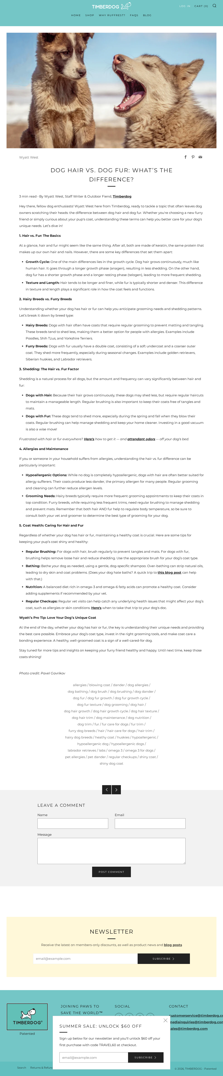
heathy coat (104, 737)
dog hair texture (144, 711)
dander (119, 685)
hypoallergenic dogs (127, 744)
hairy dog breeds (78, 737)
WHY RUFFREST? (112, 15)
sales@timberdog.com (188, 1029)
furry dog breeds (82, 731)
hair (101, 731)
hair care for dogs (121, 731)
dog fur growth (100, 698)
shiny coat (148, 757)
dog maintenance (110, 718)
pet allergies (75, 757)
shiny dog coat (111, 763)
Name (42, 815)
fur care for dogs (115, 724)
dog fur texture (89, 705)
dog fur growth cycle (131, 698)
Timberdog (122, 196)
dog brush (99, 691)
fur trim (137, 724)
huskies (123, 737)
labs (102, 750)
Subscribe (162, 958)
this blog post (169, 572)
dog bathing (78, 691)
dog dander (144, 691)
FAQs (134, 15)
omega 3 (115, 750)
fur (97, 724)
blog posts (173, 945)
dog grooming (116, 705)
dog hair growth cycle (110, 711)
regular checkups (123, 757)
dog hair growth (77, 711)
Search (21, 1067)
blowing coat (99, 685)
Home (76, 15)
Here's (89, 439)
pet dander (97, 757)
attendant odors (141, 439)
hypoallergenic (144, 737)
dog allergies (138, 685)
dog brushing (121, 691)
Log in (185, 6)
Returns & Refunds (42, 1067)
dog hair (137, 705)
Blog (147, 15)
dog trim (85, 724)
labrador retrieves (82, 750)
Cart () (201, 6)
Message (44, 834)
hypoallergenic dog (92, 744)
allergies (79, 685)
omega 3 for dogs (139, 750)
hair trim (145, 731)
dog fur (79, 698)
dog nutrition (138, 718)
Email (119, 815)
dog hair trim (82, 718)
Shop (89, 15)
